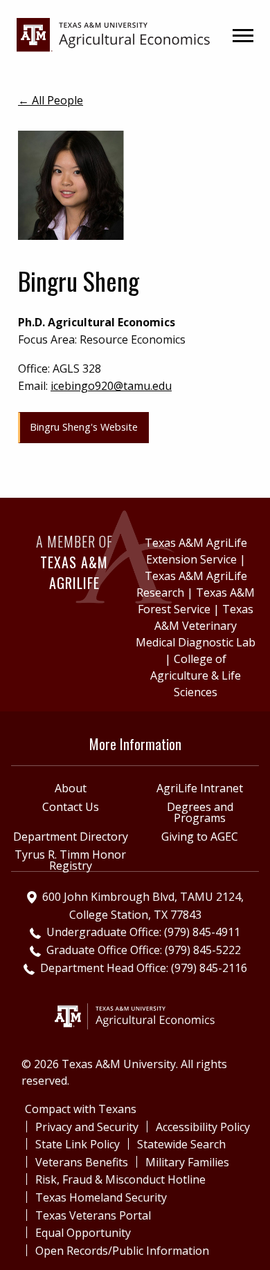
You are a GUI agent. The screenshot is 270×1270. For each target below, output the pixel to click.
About (71, 788)
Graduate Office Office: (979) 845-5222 (143, 950)
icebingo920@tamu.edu (111, 385)
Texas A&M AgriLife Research (191, 584)
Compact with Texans (80, 1109)
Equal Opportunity (83, 1232)
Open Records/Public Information (122, 1250)
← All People (50, 100)
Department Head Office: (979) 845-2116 (143, 967)
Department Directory (70, 836)
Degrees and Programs (200, 812)
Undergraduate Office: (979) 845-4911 (143, 932)
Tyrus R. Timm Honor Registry (70, 860)
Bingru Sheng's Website (84, 426)
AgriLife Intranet (199, 788)
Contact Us (70, 806)
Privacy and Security (86, 1126)
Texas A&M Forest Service (196, 601)
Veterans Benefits (81, 1162)
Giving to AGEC (199, 836)
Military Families (187, 1162)
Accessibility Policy (203, 1126)
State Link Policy (77, 1144)
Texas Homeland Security (101, 1197)
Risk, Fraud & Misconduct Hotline (120, 1179)
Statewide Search (181, 1144)
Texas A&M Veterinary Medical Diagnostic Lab (195, 625)
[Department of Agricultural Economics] (113, 33)
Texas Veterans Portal (93, 1215)
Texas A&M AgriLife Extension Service (196, 551)
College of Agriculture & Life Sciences (195, 675)
